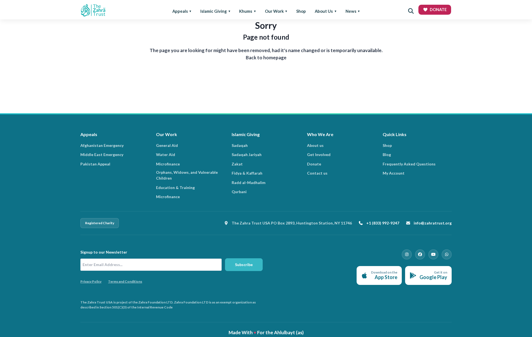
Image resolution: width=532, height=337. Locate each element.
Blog (387, 154)
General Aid (167, 145)
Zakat (237, 164)
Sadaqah (240, 145)
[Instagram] (407, 254)
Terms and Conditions (125, 281)
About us (315, 145)
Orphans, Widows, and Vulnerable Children (187, 175)
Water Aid (165, 154)
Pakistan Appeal (95, 164)
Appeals (180, 11)
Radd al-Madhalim (248, 182)
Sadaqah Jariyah (247, 154)
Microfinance (168, 164)
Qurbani (239, 191)
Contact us (317, 173)
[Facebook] (420, 254)
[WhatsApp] (447, 254)
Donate (314, 164)
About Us (324, 11)
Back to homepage (266, 57)
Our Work (274, 11)
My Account (394, 173)
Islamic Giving (213, 11)
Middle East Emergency (101, 154)
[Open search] (410, 11)
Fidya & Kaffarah (247, 173)
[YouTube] (433, 254)
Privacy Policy (90, 281)
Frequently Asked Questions (409, 164)
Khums (245, 11)
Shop (301, 11)
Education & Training (175, 187)
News (351, 11)
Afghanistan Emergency (102, 145)
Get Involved (319, 154)
